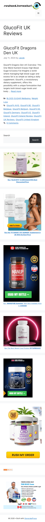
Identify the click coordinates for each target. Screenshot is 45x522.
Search (6, 135)
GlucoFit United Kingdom (27, 119)
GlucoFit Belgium (20, 109)
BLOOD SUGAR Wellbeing (18, 98)
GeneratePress (30, 518)
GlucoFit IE (26, 112)
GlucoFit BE (25, 105)
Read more (16, 91)
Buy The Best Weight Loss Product (22, 348)
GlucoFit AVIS (13, 105)
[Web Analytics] (8, 470)
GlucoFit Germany (11, 112)
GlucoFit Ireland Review (22, 116)
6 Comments (12, 123)
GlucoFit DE (34, 109)
